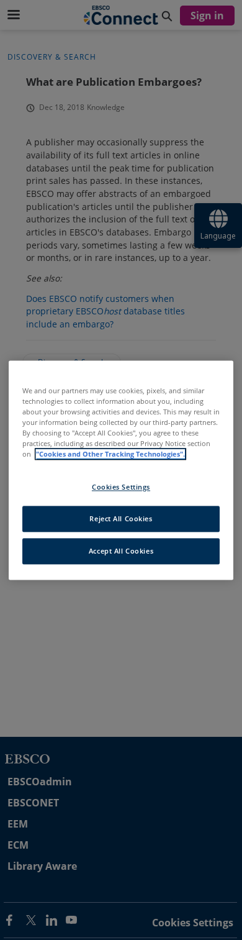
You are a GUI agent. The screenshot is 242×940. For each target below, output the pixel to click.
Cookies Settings (121, 486)
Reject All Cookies (120, 518)
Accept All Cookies (121, 550)
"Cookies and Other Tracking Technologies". (110, 454)
